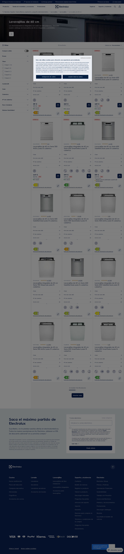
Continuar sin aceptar (86, 57)
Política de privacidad (83, 72)
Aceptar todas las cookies (75, 76)
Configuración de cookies (49, 76)
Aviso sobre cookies (68, 72)
